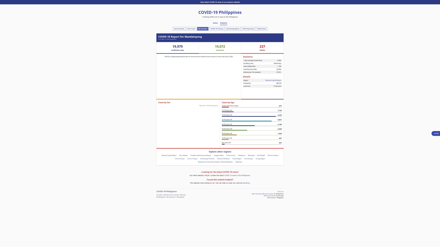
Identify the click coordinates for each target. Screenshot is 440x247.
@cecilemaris (171, 197)
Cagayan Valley (219, 155)
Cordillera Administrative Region (200, 155)
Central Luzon (230, 155)
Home (215, 23)
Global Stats (261, 29)
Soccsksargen (248, 159)
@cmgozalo (180, 197)
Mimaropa (251, 155)
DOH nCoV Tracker (270, 196)
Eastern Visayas (192, 159)
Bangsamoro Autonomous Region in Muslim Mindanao (215, 162)
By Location (202, 29)
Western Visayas (273, 155)
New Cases (191, 29)
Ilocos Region (183, 155)
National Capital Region (273, 80)
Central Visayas (180, 159)
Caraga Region (260, 159)
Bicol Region (261, 155)
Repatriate (238, 162)
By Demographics (232, 29)
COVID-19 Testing (216, 29)
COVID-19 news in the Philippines (237, 175)
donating (246, 183)
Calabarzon (241, 155)
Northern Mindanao (223, 159)
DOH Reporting (248, 29)
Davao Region (237, 159)
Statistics (223, 23)
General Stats (179, 29)
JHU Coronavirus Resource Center (263, 194)
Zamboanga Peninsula (207, 159)
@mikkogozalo (161, 197)
